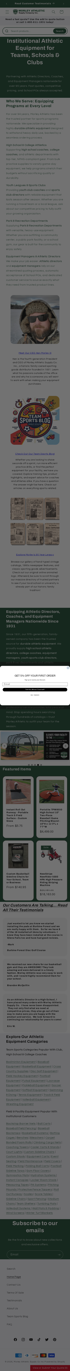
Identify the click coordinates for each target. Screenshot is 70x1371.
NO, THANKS (35, 694)
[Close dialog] (68, 668)
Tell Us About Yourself (35, 689)
